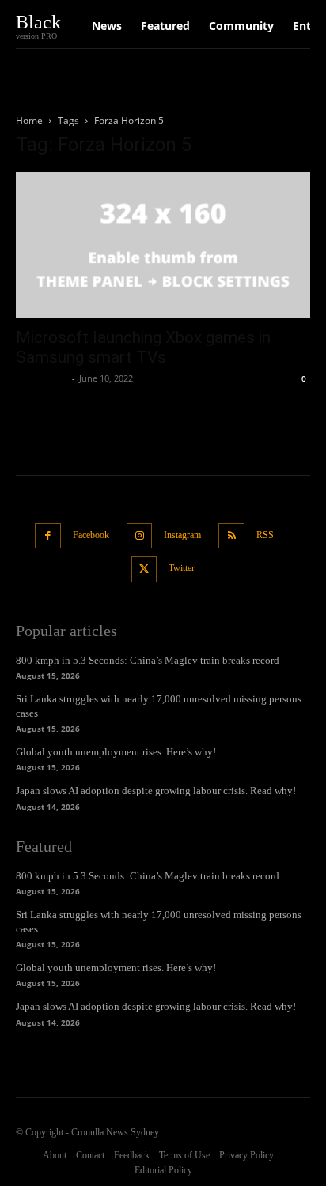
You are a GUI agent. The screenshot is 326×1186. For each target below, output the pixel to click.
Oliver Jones (42, 378)
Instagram (182, 534)
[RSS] (231, 536)
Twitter (182, 568)
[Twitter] (144, 569)
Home (29, 120)
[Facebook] (48, 536)
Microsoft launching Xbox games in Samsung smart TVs (143, 347)
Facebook (91, 534)
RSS (265, 534)
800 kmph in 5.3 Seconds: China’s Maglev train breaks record (147, 660)
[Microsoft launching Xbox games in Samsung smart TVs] (163, 245)
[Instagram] (140, 536)
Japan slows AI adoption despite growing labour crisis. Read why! (156, 790)
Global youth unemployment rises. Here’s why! (116, 752)
